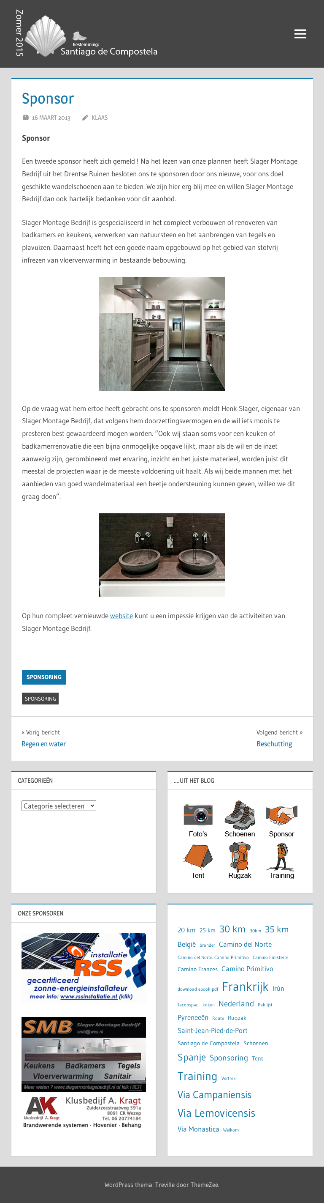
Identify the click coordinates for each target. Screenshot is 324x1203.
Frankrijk (245, 986)
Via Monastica (198, 1129)
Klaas (100, 117)
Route (218, 1018)
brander (207, 945)
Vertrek (228, 1078)
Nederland (236, 1003)
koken (208, 1005)
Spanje (192, 1057)
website (121, 615)
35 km (277, 929)
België (187, 944)
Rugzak (237, 1018)
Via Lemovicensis (216, 1113)
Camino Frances (198, 969)
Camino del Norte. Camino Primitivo (213, 957)
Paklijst (265, 1005)
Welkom (231, 1130)
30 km (232, 929)
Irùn (278, 988)
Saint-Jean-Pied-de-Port (213, 1030)
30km (255, 931)
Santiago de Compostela (209, 1043)
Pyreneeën (193, 1017)
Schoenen (255, 1043)
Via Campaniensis (214, 1094)
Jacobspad (188, 1005)
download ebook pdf (198, 989)
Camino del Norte (245, 944)
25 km (208, 930)
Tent (257, 1058)
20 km (187, 930)
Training (198, 1076)
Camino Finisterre (270, 957)
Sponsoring (44, 677)
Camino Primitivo (247, 968)
